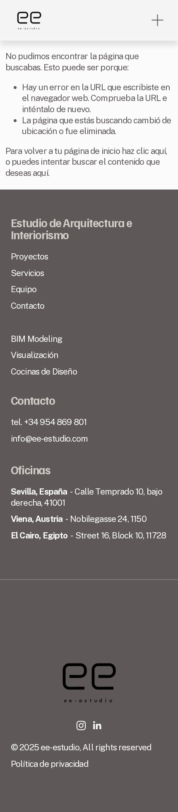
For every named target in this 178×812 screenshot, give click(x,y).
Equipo (23, 289)
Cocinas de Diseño (44, 371)
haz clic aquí (144, 151)
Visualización (34, 355)
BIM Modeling (36, 339)
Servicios (27, 273)
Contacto (27, 305)
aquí (40, 173)
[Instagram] (81, 725)
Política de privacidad (49, 764)
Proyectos (29, 256)
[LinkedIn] (97, 725)
